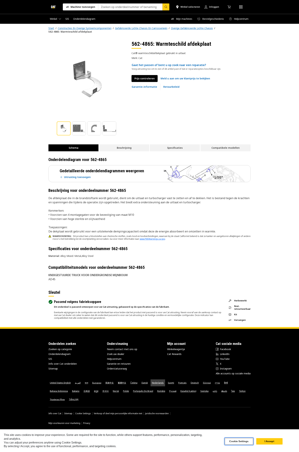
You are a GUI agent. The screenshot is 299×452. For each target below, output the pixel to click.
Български (96, 382)
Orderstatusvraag (117, 368)
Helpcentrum (114, 358)
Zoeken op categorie (60, 349)
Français (182, 382)
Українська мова (57, 399)
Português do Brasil (143, 391)
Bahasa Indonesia (59, 391)
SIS (50, 358)
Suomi (171, 382)
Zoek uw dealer (115, 354)
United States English (60, 382)
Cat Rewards (174, 354)
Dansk (145, 382)
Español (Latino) (188, 391)
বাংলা (86, 382)
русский (172, 391)
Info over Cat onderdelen (62, 363)
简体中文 (109, 382)
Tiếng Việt (73, 399)
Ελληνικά (207, 382)
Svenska (204, 391)
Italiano (75, 391)
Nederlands (158, 382)
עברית (217, 382)
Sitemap (53, 368)
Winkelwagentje (176, 349)
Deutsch (195, 382)
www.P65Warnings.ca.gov (152, 238)
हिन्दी (226, 382)
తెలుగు (224, 391)
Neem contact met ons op (122, 349)
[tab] (64, 128)
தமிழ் (215, 391)
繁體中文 (122, 382)
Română (161, 391)
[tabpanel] (87, 79)
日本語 (87, 391)
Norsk (116, 391)
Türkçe (242, 391)
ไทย (233, 391)
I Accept (269, 441)
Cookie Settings (83, 413)
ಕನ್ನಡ (96, 391)
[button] (185, 78)
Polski (126, 391)
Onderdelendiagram (59, 354)
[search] (165, 6)
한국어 (105, 391)
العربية (78, 382)
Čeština (133, 382)
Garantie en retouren (119, 363)
